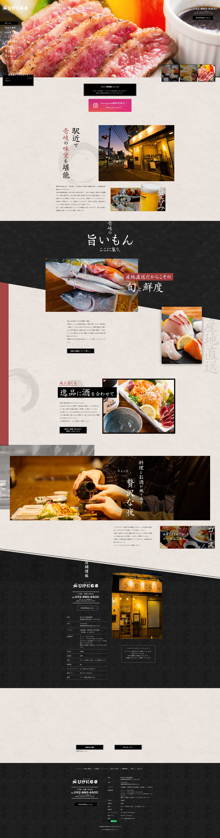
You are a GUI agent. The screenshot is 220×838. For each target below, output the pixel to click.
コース (105, 769)
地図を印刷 (89, 747)
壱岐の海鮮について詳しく (80, 351)
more (29, 78)
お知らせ (7, 81)
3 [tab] (206, 73)
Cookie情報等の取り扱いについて (110, 829)
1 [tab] (170, 73)
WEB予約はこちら (203, 18)
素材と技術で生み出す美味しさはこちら (73, 430)
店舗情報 (124, 769)
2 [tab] (188, 73)
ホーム (78, 769)
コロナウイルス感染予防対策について (16, 61)
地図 (132, 769)
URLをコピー (128, 747)
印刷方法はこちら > (82, 751)
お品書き (97, 769)
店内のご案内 (114, 769)
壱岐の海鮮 (87, 769)
